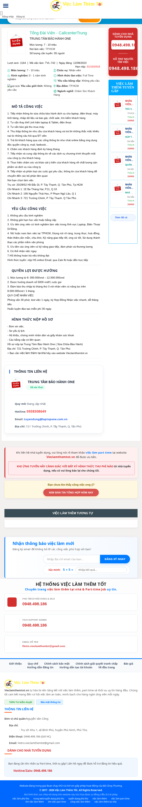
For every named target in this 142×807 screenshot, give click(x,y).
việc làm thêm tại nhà (105, 801)
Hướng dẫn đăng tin (40, 667)
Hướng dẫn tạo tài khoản (76, 667)
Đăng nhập (8, 16)
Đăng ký (20, 16)
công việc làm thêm (80, 801)
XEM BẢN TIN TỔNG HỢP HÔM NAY (71, 492)
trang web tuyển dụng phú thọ (48, 798)
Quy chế (33, 663)
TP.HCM (50, 48)
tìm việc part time (57, 801)
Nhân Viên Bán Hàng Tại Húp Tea (128, 130)
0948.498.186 (34, 604)
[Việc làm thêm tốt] (24, 683)
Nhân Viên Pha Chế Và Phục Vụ (129, 103)
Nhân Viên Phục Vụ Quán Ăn (128, 158)
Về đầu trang (106, 667)
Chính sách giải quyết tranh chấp (97, 663)
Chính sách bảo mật (57, 663)
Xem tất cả (121, 217)
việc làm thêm (99, 798)
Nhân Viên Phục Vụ (128, 186)
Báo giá (128, 663)
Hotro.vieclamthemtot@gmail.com (43, 646)
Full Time (88, 75)
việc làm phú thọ (20, 798)
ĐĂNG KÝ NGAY (115, 559)
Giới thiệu (15, 663)
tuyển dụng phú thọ (78, 798)
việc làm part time (99, 452)
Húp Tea (130, 137)
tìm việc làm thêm (35, 801)
